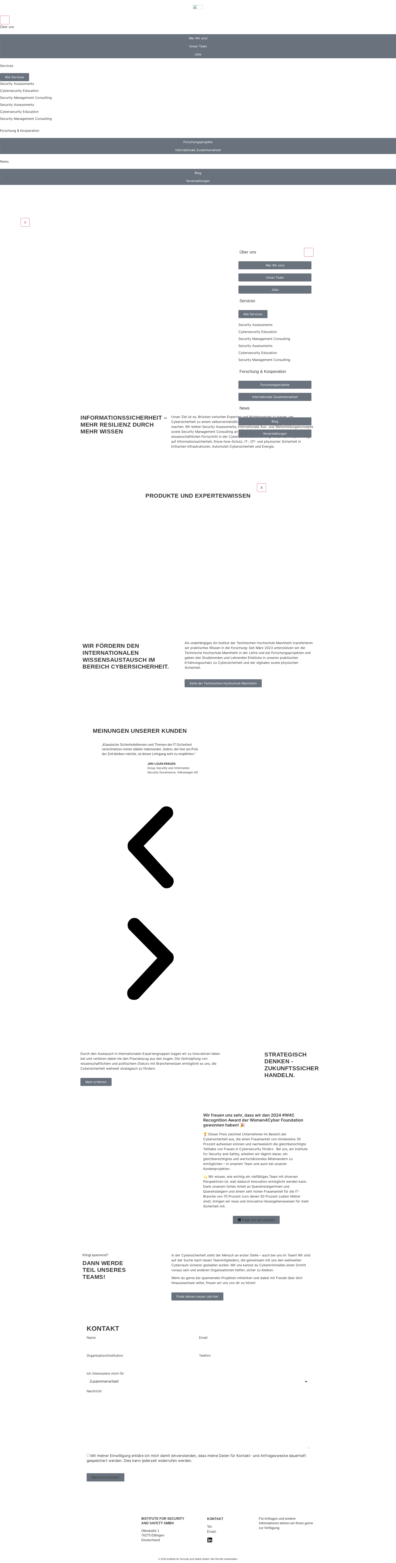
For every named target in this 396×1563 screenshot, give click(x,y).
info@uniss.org (228, 1531)
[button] (150, 848)
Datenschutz (289, 1535)
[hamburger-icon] (4, 20)
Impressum (267, 1535)
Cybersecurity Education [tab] (19, 91)
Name (91, 1338)
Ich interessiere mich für (105, 1373)
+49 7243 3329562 (227, 1526)
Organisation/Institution (105, 1356)
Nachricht (94, 1391)
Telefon (205, 1356)
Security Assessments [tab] (17, 84)
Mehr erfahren (106, 361)
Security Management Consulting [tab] (26, 98)
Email (203, 1338)
